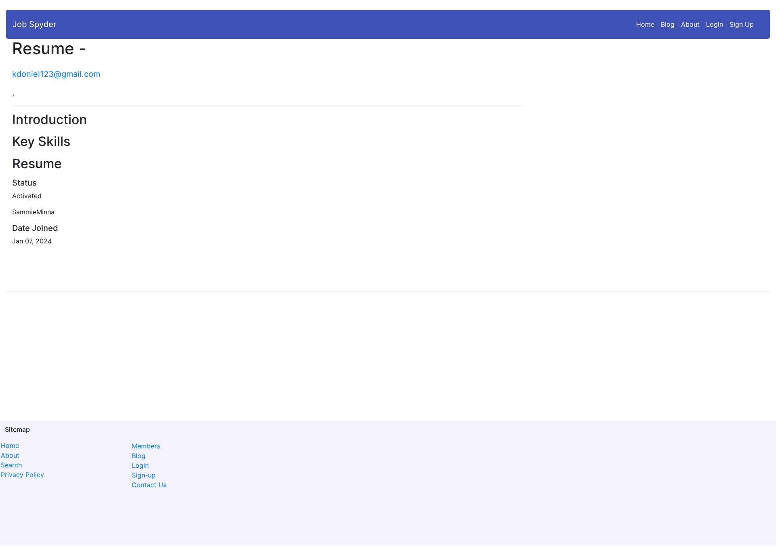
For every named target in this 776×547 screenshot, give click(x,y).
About (690, 24)
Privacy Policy (22, 475)
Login (714, 24)
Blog (668, 24)
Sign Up (742, 24)
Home (647, 24)
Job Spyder (34, 24)
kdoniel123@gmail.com (56, 74)
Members (146, 446)
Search (11, 465)
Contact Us (149, 485)
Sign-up (144, 475)
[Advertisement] (679, 105)
